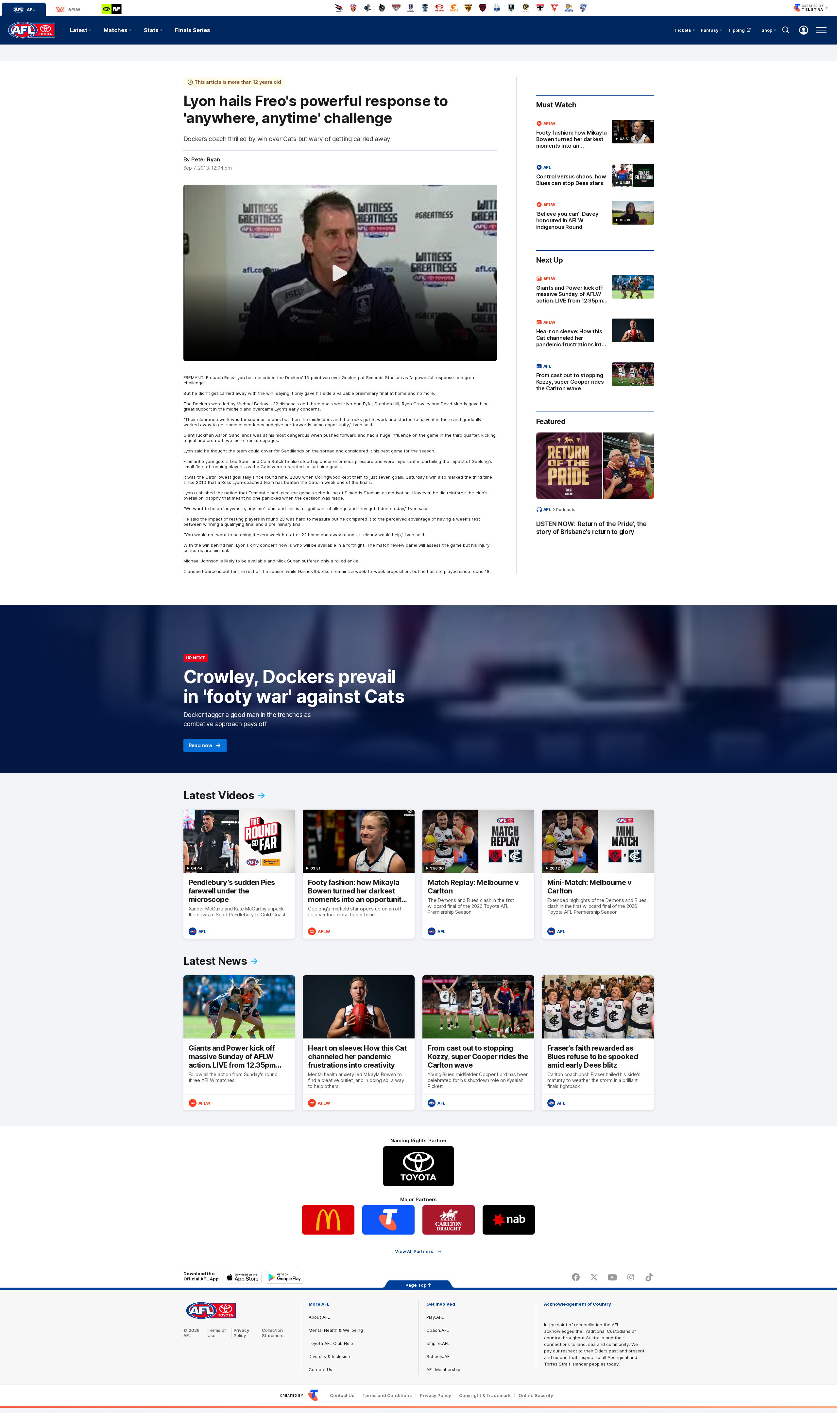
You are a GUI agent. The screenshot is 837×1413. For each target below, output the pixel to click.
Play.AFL (435, 1317)
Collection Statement (273, 1333)
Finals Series (192, 30)
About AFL (319, 1317)
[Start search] (786, 30)
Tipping (736, 30)
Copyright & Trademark (485, 1395)
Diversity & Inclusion (329, 1356)
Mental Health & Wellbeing (336, 1330)
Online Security (536, 1395)
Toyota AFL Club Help (331, 1343)
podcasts (565, 509)
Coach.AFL (437, 1330)
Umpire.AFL (438, 1343)
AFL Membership (443, 1369)
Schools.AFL (439, 1356)
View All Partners (414, 1251)
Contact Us (320, 1369)
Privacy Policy (241, 1333)
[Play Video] (340, 273)
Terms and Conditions (387, 1395)
